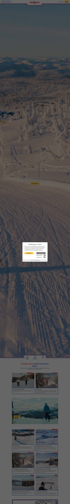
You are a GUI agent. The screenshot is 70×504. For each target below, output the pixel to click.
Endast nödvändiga (41, 253)
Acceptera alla (29, 253)
